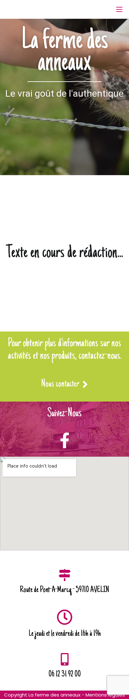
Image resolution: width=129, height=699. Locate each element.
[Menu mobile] (119, 9)
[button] (64, 385)
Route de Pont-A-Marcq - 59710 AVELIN (64, 590)
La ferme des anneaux (64, 52)
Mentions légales (105, 694)
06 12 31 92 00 (65, 674)
